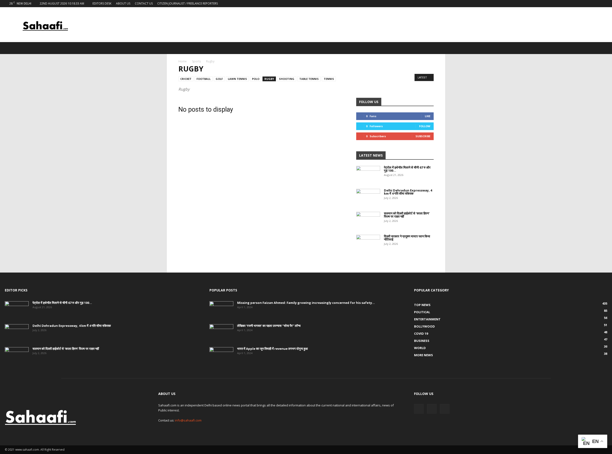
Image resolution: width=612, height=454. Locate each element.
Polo (255, 79)
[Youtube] (603, 3)
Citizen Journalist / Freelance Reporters (187, 3)
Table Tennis (309, 79)
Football (204, 79)
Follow (424, 126)
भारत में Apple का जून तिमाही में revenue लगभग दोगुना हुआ (272, 348)
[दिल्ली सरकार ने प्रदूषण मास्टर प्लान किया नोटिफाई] (368, 243)
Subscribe (422, 136)
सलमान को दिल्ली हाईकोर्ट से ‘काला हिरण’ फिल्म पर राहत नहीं (407, 215)
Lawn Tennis (237, 79)
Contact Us (144, 3)
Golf (219, 79)
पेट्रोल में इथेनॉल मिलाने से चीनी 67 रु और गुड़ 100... (407, 169)
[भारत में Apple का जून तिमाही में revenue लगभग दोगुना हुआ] (221, 355)
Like (427, 116)
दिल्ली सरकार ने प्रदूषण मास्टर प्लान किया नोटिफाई (407, 237)
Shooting (286, 79)
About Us (123, 3)
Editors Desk (102, 3)
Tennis (329, 79)
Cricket (185, 79)
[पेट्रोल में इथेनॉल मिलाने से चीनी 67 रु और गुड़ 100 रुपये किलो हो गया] (368, 174)
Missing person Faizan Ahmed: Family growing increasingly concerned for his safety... (306, 303)
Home (182, 61)
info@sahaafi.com (188, 420)
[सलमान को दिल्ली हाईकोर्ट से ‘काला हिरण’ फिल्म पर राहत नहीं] (368, 220)
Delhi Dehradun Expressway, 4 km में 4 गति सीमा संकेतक (408, 192)
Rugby (269, 79)
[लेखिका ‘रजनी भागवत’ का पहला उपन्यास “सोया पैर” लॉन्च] (221, 332)
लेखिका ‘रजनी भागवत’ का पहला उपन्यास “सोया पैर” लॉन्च (269, 325)
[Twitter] (595, 3)
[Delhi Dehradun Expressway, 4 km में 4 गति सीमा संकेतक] (368, 197)
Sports (196, 61)
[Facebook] (587, 3)
